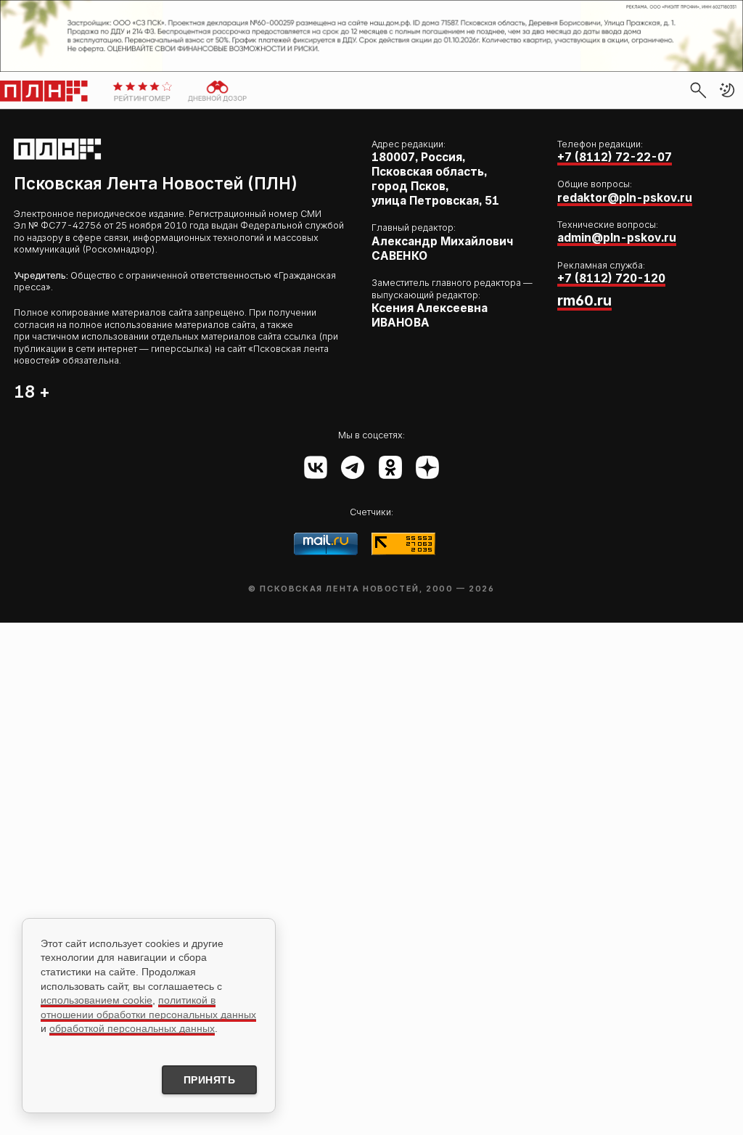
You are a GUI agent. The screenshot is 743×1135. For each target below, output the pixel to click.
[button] (727, 90)
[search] (698, 90)
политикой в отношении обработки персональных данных (148, 1007)
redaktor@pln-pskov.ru (624, 198)
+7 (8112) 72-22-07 (614, 157)
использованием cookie (96, 1000)
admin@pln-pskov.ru (616, 238)
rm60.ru (584, 300)
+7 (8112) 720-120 (611, 278)
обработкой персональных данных (132, 1028)
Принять (210, 1080)
